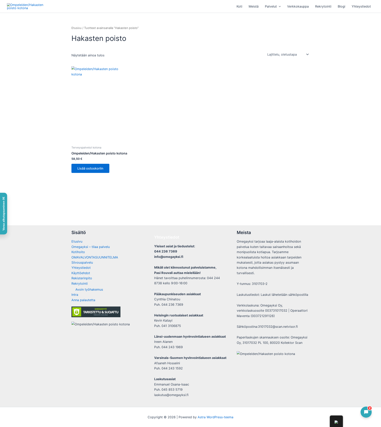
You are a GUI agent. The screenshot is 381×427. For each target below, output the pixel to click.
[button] (279, 6)
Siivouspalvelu (82, 262)
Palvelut (271, 6)
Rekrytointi (323, 6)
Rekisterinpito (81, 278)
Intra (74, 295)
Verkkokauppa (298, 6)
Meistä (254, 6)
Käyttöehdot (80, 273)
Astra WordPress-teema (215, 417)
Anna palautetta (83, 300)
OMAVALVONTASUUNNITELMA (94, 257)
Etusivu (76, 28)
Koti (239, 6)
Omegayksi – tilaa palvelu (90, 247)
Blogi (341, 6)
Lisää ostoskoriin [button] (90, 168)
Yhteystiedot (361, 6)
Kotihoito (78, 252)
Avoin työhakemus (89, 289)
